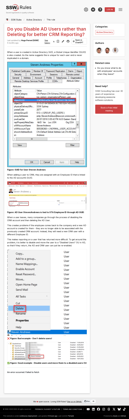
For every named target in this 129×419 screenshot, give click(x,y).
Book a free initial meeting (109, 109)
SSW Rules (16, 19)
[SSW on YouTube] (88, 409)
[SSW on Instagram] (103, 409)
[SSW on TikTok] (124, 409)
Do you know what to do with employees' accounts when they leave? (109, 71)
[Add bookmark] (57, 41)
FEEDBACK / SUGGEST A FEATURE (47, 409)
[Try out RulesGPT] (86, 9)
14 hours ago (52, 416)
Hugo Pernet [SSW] (30, 40)
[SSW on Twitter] (114, 409)
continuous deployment (28, 416)
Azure (115, 416)
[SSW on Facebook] (98, 409)
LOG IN (110, 9)
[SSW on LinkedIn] (93, 409)
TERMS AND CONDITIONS (72, 409)
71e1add (71, 416)
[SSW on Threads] (108, 409)
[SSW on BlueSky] (119, 409)
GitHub (123, 416)
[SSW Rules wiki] (100, 9)
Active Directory (34, 19)
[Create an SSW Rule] (93, 9)
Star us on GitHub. (74, 401)
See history (47, 41)
